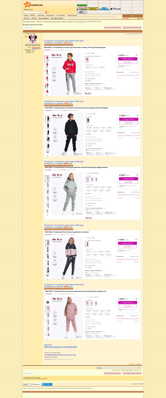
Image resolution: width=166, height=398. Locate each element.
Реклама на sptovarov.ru (48, 384)
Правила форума (72, 15)
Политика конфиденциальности (76, 388)
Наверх (25, 388)
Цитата (139, 364)
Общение (34, 18)
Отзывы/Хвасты (50, 15)
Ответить (132, 364)
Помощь (141, 18)
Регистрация (125, 18)
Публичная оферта (88, 388)
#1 (141, 33)
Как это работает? (44, 18)
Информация (39, 21)
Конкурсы (26, 18)
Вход (132, 15)
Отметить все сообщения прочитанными (54, 388)
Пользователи (61, 15)
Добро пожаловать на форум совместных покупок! (55, 21)
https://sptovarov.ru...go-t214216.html (60, 347)
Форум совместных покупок (29, 21)
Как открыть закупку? (57, 18)
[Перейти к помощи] (138, 18)
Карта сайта (66, 388)
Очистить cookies (40, 388)
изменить (29, 9)
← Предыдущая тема (116, 370)
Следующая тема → (138, 370)
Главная (26, 15)
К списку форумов (31, 388)
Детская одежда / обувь (81, 21)
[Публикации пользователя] (26, 37)
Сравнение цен (71, 21)
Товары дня (41, 15)
